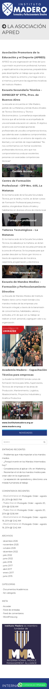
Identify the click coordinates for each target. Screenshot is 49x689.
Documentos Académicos (15, 589)
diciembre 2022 (10, 551)
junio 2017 (8, 565)
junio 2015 (7, 576)
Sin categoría (9, 593)
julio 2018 (7, 562)
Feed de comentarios (13, 613)
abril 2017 (7, 569)
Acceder (7, 606)
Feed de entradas (11, 610)
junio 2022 (8, 558)
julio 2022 (7, 555)
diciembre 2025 (10, 541)
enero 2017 (8, 572)
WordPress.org (10, 617)
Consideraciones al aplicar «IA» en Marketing (24, 469)
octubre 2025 (9, 548)
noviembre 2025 (11, 544)
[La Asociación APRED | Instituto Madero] (24, 7)
